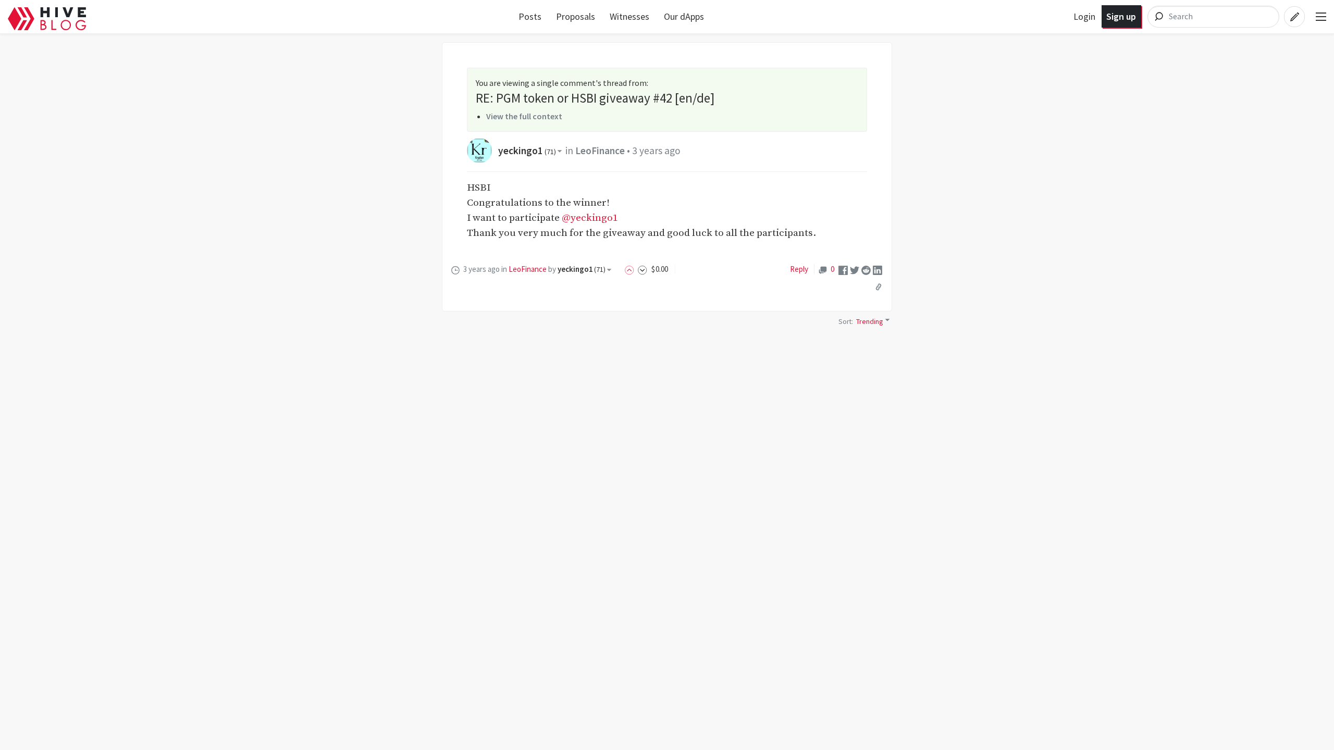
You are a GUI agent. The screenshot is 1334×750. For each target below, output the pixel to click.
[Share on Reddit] (866, 269)
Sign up (1121, 16)
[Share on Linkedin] (877, 269)
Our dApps (684, 16)
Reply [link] (799, 269)
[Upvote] (631, 269)
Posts (529, 16)
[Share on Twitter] (854, 269)
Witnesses (629, 16)
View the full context (524, 116)
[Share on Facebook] (843, 269)
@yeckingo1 (590, 217)
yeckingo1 (527, 150)
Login (1084, 16)
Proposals (575, 16)
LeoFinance (600, 150)
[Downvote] (642, 269)
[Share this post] (878, 287)
